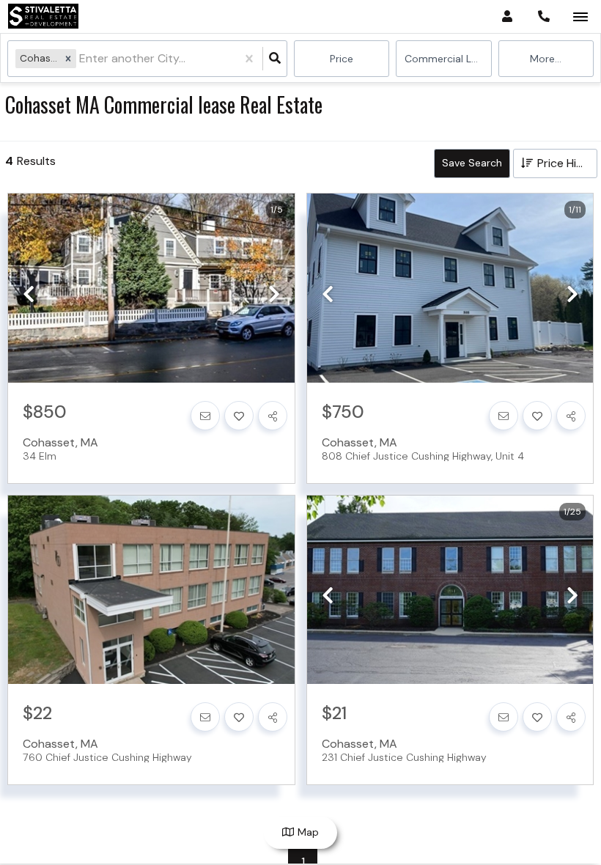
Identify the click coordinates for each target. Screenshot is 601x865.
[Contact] (205, 415)
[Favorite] (239, 415)
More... (545, 58)
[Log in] (506, 16)
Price (341, 58)
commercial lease (448, 58)
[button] (68, 58)
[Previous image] (28, 294)
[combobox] (80, 59)
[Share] (272, 415)
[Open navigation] (580, 17)
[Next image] (274, 294)
